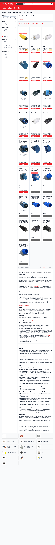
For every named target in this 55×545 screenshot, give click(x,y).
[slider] (15, 18)
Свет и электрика (9, 10)
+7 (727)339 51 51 (34, 424)
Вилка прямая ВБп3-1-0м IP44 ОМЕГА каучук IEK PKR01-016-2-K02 (23, 221)
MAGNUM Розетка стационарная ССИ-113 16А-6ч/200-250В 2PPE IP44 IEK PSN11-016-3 (47, 169)
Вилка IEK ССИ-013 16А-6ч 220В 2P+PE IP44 (23, 197)
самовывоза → (44, 289)
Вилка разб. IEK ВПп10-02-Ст (34, 85)
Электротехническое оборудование (20, 10)
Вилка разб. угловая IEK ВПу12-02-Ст (47, 113)
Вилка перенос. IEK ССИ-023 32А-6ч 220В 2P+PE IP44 (23, 85)
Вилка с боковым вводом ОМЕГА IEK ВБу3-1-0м (46, 221)
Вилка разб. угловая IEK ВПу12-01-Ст (35, 113)
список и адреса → (31, 320)
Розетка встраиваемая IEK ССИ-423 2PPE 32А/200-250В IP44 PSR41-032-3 (47, 141)
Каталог (3, 10)
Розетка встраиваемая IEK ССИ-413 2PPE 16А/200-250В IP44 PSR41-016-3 (35, 169)
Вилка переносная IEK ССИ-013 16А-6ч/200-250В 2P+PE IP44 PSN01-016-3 (35, 197)
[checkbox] (2, 23)
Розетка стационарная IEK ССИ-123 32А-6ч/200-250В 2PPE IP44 (23, 169)
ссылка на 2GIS (36, 286)
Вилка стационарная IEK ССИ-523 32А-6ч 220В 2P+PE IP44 (47, 85)
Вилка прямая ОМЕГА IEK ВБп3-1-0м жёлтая (23, 30)
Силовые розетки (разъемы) (33, 10)
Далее (50, 267)
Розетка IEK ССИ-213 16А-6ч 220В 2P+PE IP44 (35, 141)
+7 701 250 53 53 (42, 424)
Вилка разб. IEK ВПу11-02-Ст (35, 221)
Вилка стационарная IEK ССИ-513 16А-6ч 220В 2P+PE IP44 (23, 141)
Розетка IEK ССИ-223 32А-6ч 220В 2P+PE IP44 (23, 57)
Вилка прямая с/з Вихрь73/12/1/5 (34, 57)
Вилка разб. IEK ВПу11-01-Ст (35, 30)
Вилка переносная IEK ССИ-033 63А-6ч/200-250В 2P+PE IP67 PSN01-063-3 (47, 58)
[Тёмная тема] (52, 1)
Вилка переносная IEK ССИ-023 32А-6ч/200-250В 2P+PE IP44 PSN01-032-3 (47, 197)
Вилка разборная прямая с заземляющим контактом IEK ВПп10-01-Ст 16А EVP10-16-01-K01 (47, 30)
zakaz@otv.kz (48, 335)
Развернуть (21, 19)
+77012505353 (45, 426)
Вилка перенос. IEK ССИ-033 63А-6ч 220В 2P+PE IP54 (23, 113)
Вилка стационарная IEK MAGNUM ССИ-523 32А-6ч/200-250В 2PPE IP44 (23, 245)
